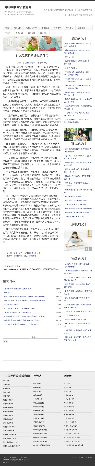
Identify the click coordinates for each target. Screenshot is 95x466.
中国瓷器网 (6, 388)
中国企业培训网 (69, 399)
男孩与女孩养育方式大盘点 (75, 319)
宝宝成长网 (67, 391)
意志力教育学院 (69, 410)
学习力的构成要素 (72, 315)
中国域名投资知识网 (40, 430)
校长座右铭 (8, 292)
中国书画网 (37, 384)
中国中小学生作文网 (70, 426)
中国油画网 (6, 396)
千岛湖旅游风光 (38, 422)
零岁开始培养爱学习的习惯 (75, 204)
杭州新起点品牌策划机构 (41, 445)
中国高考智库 (68, 395)
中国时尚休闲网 (8, 404)
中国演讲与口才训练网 (71, 434)
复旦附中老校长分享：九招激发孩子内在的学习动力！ (25, 316)
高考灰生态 (69, 57)
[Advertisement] (48, 350)
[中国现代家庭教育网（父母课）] (18, 7)
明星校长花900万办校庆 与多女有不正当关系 (21, 320)
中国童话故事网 (69, 414)
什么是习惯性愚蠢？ (12, 304)
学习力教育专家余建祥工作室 (73, 445)
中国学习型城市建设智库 (72, 441)
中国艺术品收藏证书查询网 (12, 446)
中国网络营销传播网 (40, 437)
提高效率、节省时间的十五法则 (77, 212)
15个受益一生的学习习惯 (74, 216)
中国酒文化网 (37, 399)
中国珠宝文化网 (8, 415)
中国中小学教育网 (70, 422)
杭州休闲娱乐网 (8, 407)
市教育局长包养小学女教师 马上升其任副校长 (21, 324)
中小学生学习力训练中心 (72, 437)
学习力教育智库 (29, 62)
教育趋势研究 (37, 395)
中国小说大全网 (69, 418)
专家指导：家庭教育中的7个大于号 (78, 311)
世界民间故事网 (38, 414)
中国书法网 (37, 387)
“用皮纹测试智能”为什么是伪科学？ (17, 288)
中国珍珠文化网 (8, 419)
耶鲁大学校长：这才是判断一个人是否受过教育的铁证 (25, 300)
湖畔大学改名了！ (72, 68)
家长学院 (67, 384)
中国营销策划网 (38, 407)
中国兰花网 (37, 391)
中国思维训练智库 (9, 427)
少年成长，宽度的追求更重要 (76, 200)
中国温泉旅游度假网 (40, 434)
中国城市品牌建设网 (9, 434)
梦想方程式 (67, 387)
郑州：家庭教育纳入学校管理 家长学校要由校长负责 (25, 296)
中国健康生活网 (38, 410)
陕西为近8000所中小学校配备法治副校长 (20, 308)
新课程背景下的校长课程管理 (25, 256)
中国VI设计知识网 (8, 431)
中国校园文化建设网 (70, 430)
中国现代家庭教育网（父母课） (20, 460)
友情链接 (89, 457)
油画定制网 (6, 384)
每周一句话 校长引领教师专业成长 (27, 253)
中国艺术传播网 (8, 400)
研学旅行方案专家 (39, 426)
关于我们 (75, 457)
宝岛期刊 (6, 381)
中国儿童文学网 (38, 403)
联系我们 (82, 457)
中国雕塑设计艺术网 (9, 438)
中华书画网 (6, 392)
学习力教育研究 (8, 423)
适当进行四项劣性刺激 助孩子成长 (78, 208)
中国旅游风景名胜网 (40, 441)
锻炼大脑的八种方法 (73, 196)
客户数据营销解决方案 (10, 442)
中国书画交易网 (8, 411)
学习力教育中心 (69, 407)
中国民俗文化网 (38, 418)
